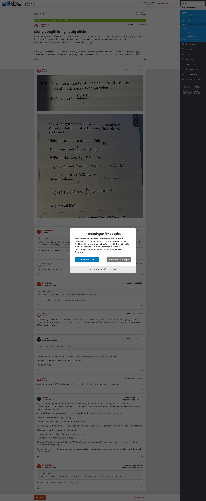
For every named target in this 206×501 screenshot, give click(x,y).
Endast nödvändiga (119, 259)
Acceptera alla (87, 259)
